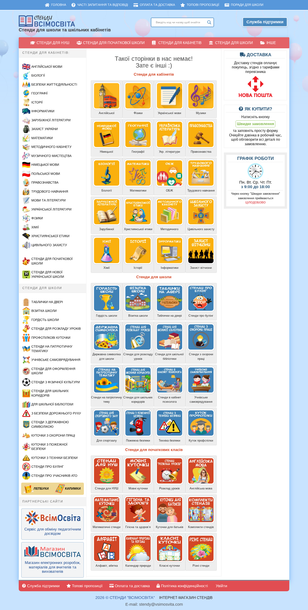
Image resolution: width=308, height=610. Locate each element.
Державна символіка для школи (106, 356)
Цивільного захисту (201, 229)
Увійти (221, 586)
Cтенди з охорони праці (201, 356)
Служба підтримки (264, 22)
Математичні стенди (106, 527)
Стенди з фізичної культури (55, 382)
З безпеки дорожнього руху (56, 413)
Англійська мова (201, 488)
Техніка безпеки (169, 440)
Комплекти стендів (201, 527)
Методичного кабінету (51, 147)
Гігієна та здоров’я (138, 527)
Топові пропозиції (203, 5)
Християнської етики (50, 236)
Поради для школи (247, 5)
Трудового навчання (49, 191)
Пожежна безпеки (138, 440)
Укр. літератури (169, 151)
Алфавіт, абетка (107, 565)
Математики (42, 138)
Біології (38, 75)
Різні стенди (201, 565)
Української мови (169, 113)
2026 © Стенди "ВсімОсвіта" (125, 598)
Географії (39, 93)
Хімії (35, 227)
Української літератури (51, 209)
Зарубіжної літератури (51, 120)
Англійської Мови (46, 66)
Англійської (107, 113)
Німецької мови (45, 164)
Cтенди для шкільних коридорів (138, 400)
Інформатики (42, 111)
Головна (58, 5)
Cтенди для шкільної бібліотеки (169, 356)
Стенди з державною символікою (50, 424)
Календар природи (138, 565)
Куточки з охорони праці (53, 435)
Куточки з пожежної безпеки (49, 447)
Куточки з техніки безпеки (54, 458)
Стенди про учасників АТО (54, 475)
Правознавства (44, 182)
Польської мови (45, 173)
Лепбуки (41, 488)
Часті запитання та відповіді (102, 5)
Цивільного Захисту (49, 245)
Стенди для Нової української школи (47, 274)
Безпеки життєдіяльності (54, 84)
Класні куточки (169, 565)
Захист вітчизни (201, 267)
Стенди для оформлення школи (53, 371)
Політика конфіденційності (184, 586)
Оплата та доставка (157, 5)
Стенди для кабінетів (180, 43)
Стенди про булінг (47, 466)
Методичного (169, 229)
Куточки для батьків (169, 527)
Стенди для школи (234, 43)
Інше (271, 43)
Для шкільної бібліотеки (52, 404)
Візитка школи (44, 311)
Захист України (44, 129)
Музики (201, 113)
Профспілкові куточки (50, 337)
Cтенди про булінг (200, 315)
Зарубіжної (106, 229)
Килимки (73, 488)
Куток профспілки (201, 440)
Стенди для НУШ (53, 43)
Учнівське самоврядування (55, 360)
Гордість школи (45, 320)
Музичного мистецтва (51, 156)
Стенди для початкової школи (114, 43)
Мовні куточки (138, 488)
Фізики (37, 218)
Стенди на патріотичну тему (106, 400)
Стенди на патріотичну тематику (51, 349)
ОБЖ (169, 190)
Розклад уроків (169, 488)
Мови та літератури (48, 200)
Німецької (106, 151)
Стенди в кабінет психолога (169, 400)
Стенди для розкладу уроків (56, 328)
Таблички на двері (47, 302)
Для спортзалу (107, 440)
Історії (37, 102)
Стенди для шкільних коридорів (50, 393)
